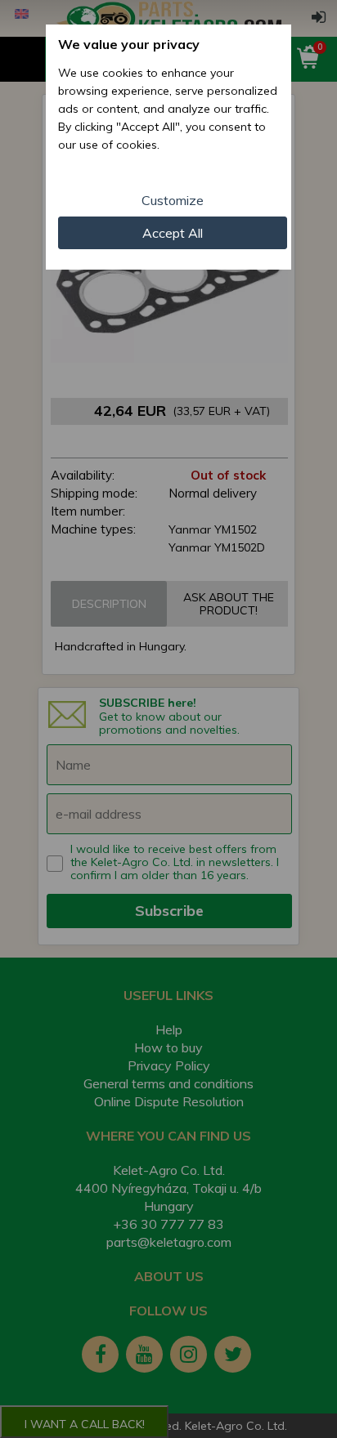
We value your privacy (129, 44)
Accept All (172, 233)
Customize (173, 200)
